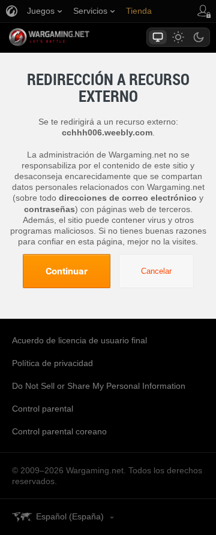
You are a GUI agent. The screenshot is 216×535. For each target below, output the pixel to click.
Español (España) (70, 516)
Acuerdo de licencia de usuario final (79, 340)
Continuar (67, 270)
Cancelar (156, 271)
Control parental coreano (59, 431)
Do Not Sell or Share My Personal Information (98, 386)
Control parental (42, 408)
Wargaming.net (70, 37)
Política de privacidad (52, 363)
